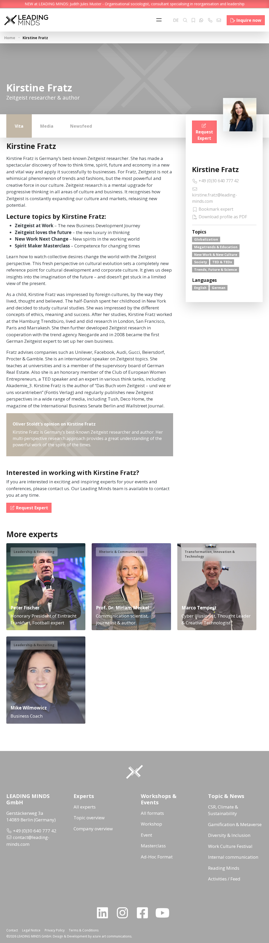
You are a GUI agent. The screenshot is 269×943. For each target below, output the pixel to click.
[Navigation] (160, 20)
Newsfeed (81, 126)
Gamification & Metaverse (235, 824)
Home (9, 37)
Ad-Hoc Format (157, 857)
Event (146, 835)
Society (200, 262)
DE (176, 20)
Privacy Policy (55, 930)
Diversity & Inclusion (229, 835)
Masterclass (153, 846)
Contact (12, 930)
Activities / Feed (224, 879)
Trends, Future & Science (215, 269)
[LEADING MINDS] (26, 20)
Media (46, 126)
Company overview (93, 829)
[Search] (185, 20)
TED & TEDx (222, 262)
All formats (152, 813)
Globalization (206, 239)
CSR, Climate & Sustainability (223, 810)
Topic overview (89, 818)
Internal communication (233, 857)
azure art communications (111, 936)
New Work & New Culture (215, 254)
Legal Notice (31, 930)
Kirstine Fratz (215, 169)
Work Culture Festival (230, 846)
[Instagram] (124, 912)
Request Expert (204, 135)
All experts (85, 807)
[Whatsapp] (201, 20)
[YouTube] (164, 912)
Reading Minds (223, 868)
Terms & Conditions (84, 930)
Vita (19, 126)
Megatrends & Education (215, 247)
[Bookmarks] (193, 20)
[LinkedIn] (105, 912)
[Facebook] (144, 912)
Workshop (151, 824)
